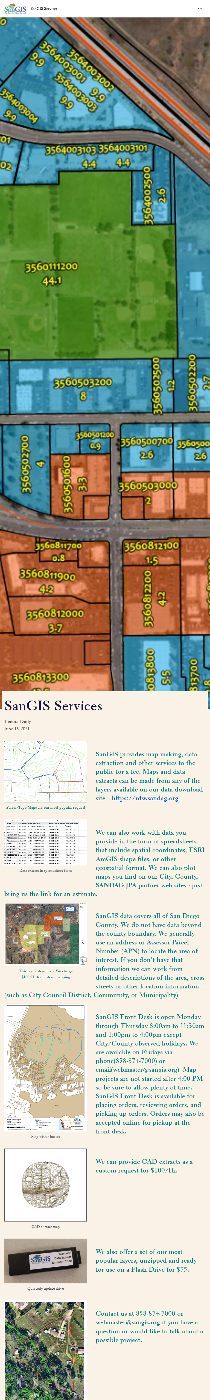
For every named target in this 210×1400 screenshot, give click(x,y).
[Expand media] (45, 771)
